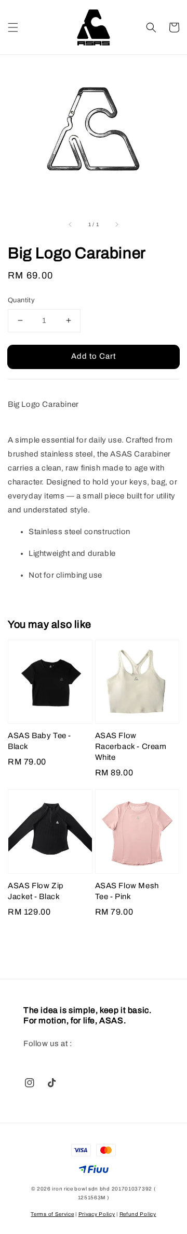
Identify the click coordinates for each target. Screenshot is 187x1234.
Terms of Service (52, 1214)
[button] (13, 27)
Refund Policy (137, 1214)
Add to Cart (93, 356)
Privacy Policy (96, 1214)
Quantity (21, 300)
